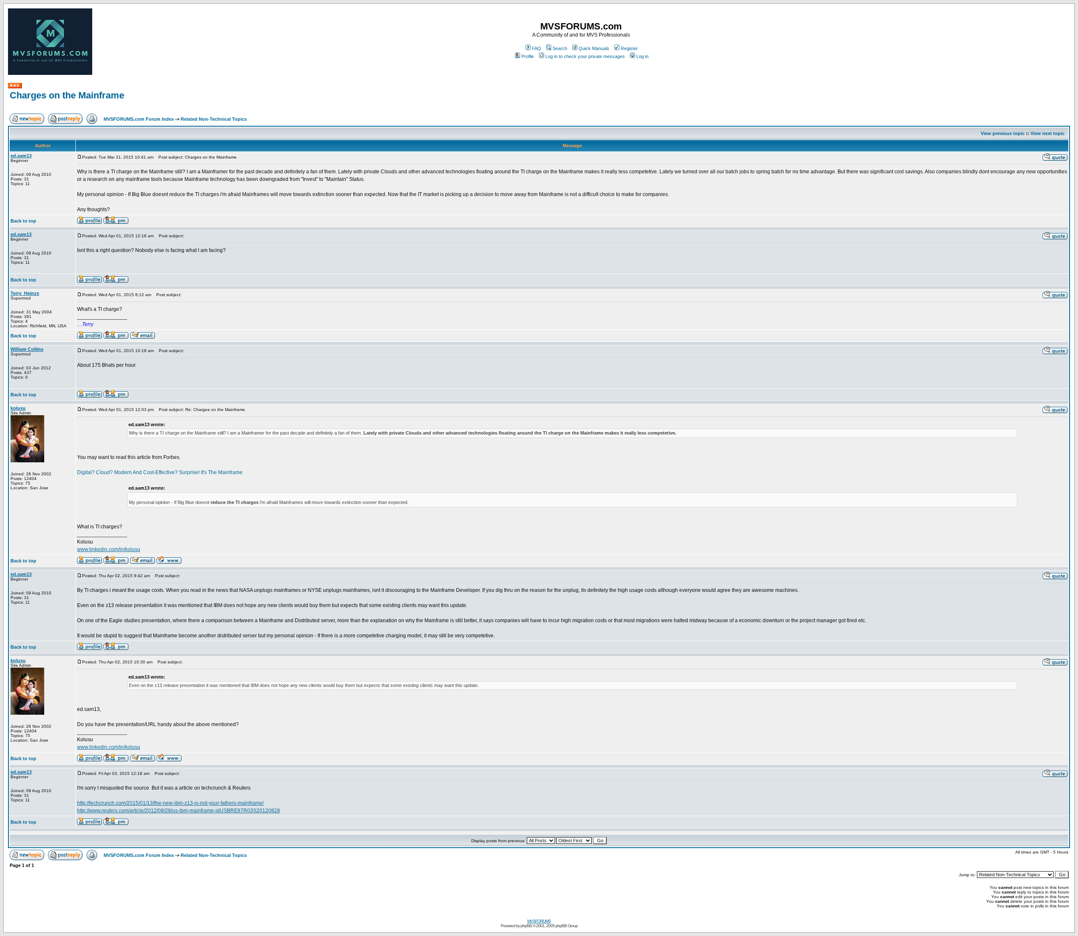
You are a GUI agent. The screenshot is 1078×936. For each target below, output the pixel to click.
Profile (527, 56)
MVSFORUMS (539, 921)
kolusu (18, 408)
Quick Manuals (594, 48)
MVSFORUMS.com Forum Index (139, 119)
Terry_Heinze (25, 293)
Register (629, 48)
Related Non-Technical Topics (214, 119)
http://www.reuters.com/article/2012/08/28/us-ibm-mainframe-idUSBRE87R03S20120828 (178, 811)
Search (559, 48)
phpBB (526, 925)
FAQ (536, 48)
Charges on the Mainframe (67, 95)
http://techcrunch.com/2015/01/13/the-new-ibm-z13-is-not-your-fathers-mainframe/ (170, 803)
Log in (642, 56)
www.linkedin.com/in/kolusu (108, 549)
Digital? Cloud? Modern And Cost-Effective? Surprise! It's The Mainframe (160, 472)
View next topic (1047, 133)
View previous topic (1003, 133)
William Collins (27, 349)
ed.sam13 (21, 155)
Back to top (23, 220)
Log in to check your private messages (585, 56)
